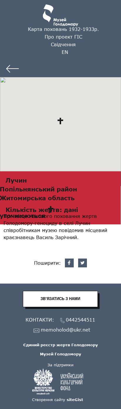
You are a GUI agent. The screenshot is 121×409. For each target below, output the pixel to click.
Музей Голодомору (60, 354)
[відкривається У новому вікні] (60, 381)
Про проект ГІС (63, 36)
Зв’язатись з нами (60, 299)
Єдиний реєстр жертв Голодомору (60, 344)
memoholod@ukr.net (65, 329)
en (65, 52)
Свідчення (63, 44)
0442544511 (80, 319)
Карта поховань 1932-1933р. (63, 29)
